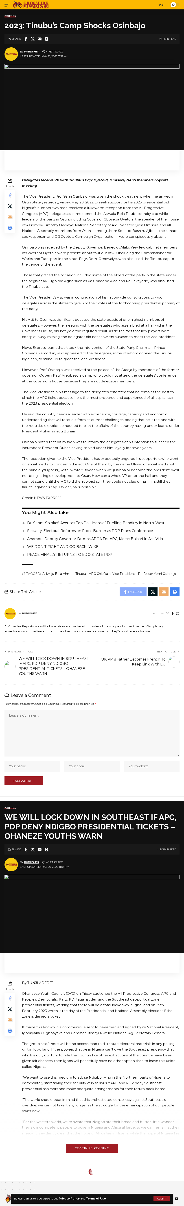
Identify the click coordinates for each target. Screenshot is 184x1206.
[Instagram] (178, 614)
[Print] (47, 38)
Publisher (31, 51)
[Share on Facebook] (26, 38)
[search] (153, 4)
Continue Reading (92, 1148)
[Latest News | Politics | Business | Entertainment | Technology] (31, 4)
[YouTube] (176, 1199)
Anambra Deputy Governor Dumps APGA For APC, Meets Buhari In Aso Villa (95, 539)
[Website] (167, 614)
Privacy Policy (69, 1198)
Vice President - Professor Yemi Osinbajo (144, 574)
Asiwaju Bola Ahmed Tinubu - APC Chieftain (76, 574)
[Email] (40, 38)
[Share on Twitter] (33, 38)
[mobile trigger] (8, 4)
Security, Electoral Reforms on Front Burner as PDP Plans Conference (90, 531)
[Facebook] (172, 614)
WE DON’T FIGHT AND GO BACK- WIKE (63, 547)
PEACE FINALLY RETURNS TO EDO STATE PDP (70, 554)
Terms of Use (96, 1198)
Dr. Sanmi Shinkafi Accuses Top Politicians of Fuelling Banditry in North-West (95, 523)
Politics (10, 16)
